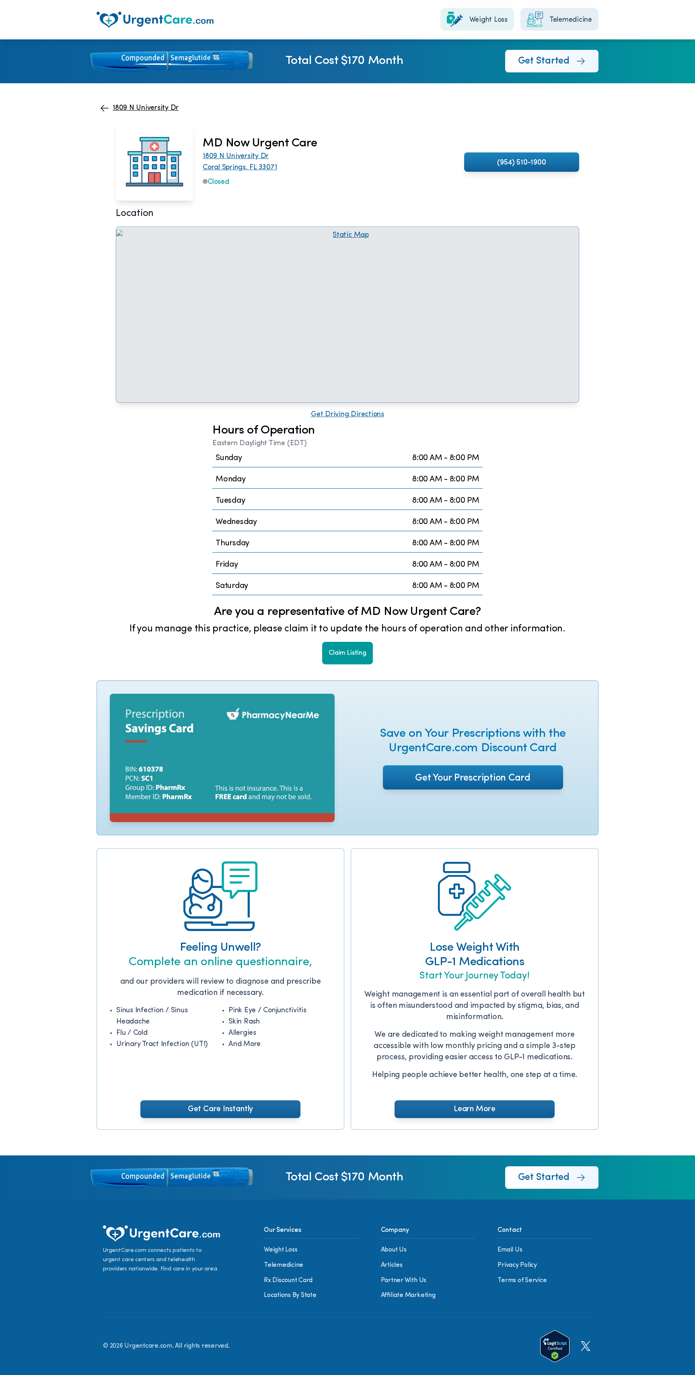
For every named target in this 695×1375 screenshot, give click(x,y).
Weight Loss (280, 1250)
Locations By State (290, 1295)
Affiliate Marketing (408, 1295)
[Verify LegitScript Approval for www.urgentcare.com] (555, 1346)
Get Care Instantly (220, 1109)
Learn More (475, 1109)
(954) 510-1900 (521, 162)
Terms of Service (522, 1280)
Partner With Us (403, 1280)
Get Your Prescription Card (473, 778)
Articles (392, 1265)
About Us (394, 1250)
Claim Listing (347, 653)
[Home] (155, 20)
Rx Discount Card (288, 1280)
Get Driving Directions (347, 414)
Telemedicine (283, 1265)
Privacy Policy (517, 1265)
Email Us (510, 1250)
